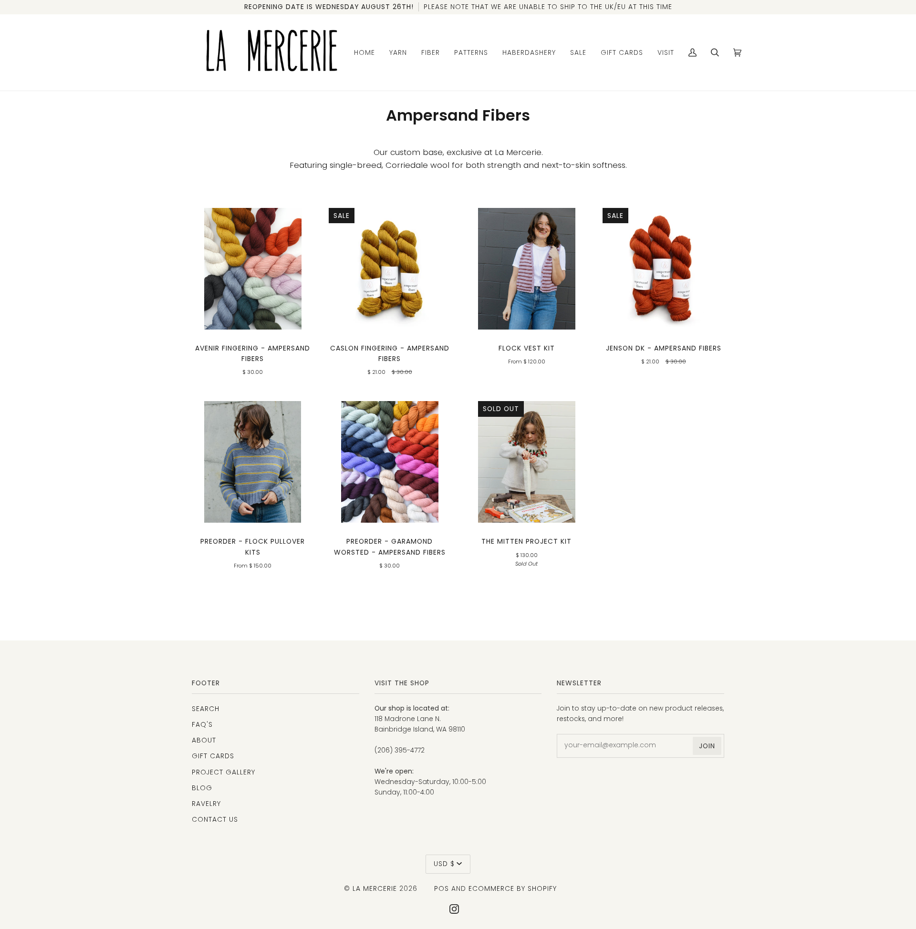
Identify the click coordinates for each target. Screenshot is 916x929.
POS (441, 888)
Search (205, 708)
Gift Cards (213, 756)
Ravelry (206, 803)
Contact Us (215, 819)
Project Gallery (223, 772)
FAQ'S (202, 724)
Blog (202, 788)
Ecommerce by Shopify (512, 888)
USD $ (444, 863)
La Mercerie (375, 888)
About (204, 740)
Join (707, 746)
